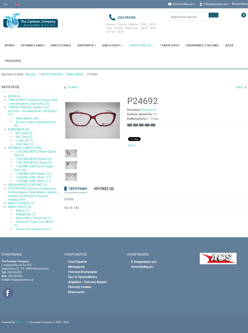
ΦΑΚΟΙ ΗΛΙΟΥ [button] (111, 45)
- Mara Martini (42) (26, 118)
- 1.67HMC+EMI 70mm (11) (32, 181)
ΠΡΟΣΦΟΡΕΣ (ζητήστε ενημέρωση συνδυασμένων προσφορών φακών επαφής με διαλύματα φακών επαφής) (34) (32, 194)
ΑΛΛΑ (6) (14, 96)
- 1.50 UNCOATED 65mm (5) (33, 159)
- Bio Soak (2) (23, 133)
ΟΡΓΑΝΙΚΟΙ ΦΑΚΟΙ (32, 45)
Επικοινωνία (76, 292)
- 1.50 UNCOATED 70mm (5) (33, 162)
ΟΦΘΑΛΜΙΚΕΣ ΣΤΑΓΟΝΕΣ (202, 45)
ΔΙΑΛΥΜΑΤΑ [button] (86, 45)
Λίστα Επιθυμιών (142, 267)
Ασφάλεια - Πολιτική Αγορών (87, 282)
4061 (239, 87)
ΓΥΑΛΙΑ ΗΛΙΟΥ (170, 45)
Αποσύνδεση (240, 3)
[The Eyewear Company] (51, 21)
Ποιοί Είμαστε (77, 261)
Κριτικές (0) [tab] (104, 189)
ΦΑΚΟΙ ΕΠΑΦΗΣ (61, 45)
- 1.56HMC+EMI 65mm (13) (32, 174)
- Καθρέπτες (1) (25, 214)
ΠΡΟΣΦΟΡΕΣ (13, 61)
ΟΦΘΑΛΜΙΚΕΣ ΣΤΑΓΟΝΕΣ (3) (27, 185)
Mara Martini (148, 109)
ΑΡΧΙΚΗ (10, 45)
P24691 (73, 87)
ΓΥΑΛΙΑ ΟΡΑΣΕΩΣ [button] (140, 45)
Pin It (131, 145)
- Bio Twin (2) (23, 137)
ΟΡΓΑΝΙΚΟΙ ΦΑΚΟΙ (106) (24, 148)
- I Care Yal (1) (23, 140)
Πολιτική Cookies (79, 287)
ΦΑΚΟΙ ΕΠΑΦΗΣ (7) (21, 203)
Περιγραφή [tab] (78, 189)
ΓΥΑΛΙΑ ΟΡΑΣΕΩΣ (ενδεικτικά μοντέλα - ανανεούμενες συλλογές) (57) (32, 111)
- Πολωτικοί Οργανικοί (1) (32, 229)
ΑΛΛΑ (229, 45)
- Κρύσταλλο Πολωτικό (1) (33, 218)
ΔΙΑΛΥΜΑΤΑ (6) (18, 129)
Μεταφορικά (76, 267)
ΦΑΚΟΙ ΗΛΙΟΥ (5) (19, 207)
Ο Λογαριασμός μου (144, 261)
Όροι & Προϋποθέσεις (82, 277)
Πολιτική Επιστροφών (82, 272)
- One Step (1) (23, 144)
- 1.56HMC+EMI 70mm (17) (32, 177)
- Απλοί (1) (21, 210)
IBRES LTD (22, 322)
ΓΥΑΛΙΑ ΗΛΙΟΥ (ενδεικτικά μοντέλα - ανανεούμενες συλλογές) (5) (33, 101)
